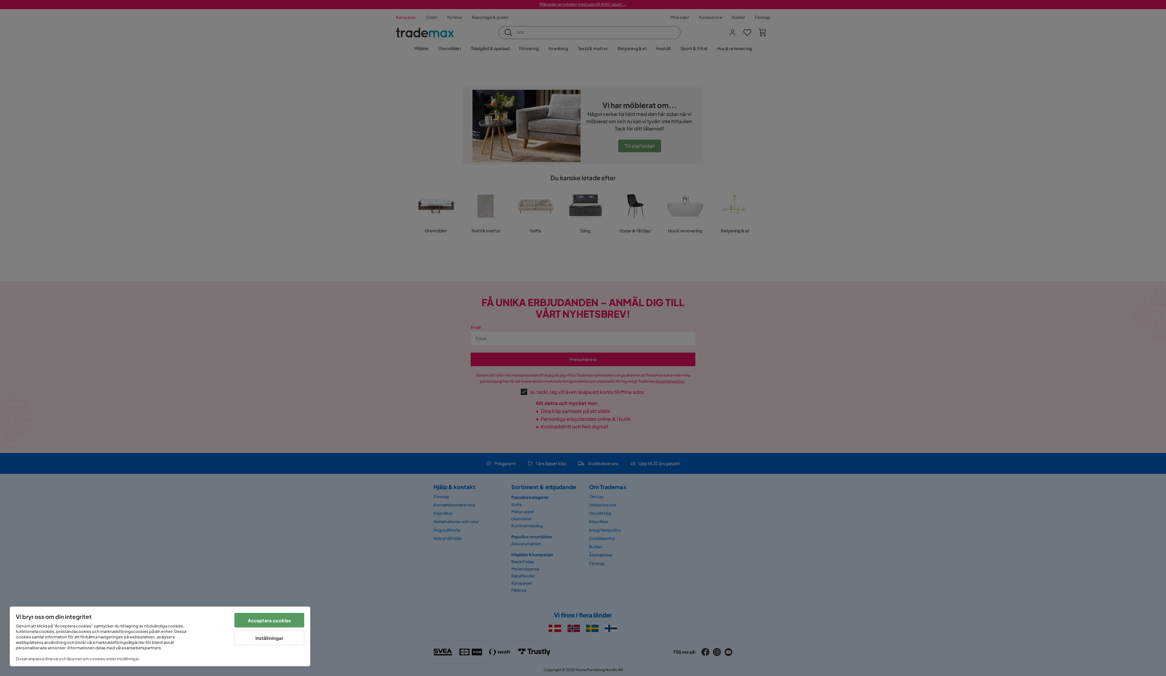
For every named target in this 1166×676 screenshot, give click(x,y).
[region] (160, 636)
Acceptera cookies (269, 620)
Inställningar (269, 638)
